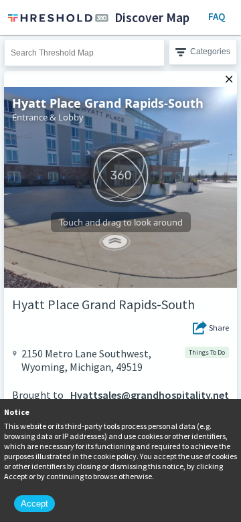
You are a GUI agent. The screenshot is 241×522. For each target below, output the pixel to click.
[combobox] (84, 52)
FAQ (216, 16)
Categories (210, 51)
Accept (34, 504)
